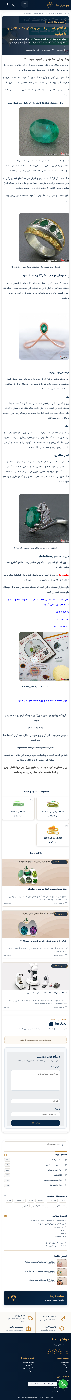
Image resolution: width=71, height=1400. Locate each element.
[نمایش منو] (24, 4)
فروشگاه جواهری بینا (57, 715)
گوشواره (37, 188)
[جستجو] (7, 4)
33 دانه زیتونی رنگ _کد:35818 (53, 811)
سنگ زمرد (41, 195)
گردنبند (45, 188)
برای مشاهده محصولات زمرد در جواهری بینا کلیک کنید (47, 1220)
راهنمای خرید (29, 1365)
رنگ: (62, 1233)
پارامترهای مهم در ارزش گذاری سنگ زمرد (51, 1223)
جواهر (9, 1200)
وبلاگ (67, 1368)
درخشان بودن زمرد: (58, 1227)
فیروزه (26, 1205)
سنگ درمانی (61, 1205)
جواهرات (40, 1200)
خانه (68, 13)
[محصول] (66, 800)
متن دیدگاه (55, 1066)
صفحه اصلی (65, 1362)
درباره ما (66, 1370)
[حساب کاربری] (13, 5)
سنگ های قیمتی (38, 1205)
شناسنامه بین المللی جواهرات (54, 1246)
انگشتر (63, 1200)
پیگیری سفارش (28, 1368)
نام (58, 1095)
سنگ (50, 1205)
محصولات (66, 1365)
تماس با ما (30, 1370)
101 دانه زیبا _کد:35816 (53, 838)
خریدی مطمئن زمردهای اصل (55, 1242)
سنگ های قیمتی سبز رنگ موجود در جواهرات (47, 889)
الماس (31, 1200)
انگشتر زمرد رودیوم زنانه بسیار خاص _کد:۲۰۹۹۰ (35, 548)
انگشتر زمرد (46, 433)
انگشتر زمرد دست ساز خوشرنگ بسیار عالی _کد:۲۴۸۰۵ (35, 267)
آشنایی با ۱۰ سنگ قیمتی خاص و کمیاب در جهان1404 (43, 941)
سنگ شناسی (20, 1200)
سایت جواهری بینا (34, 772)
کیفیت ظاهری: (59, 1236)
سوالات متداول (28, 1362)
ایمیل (57, 1108)
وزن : (62, 1230)
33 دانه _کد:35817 (18, 811)
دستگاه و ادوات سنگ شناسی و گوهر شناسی (47, 993)
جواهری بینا (52, 1200)
